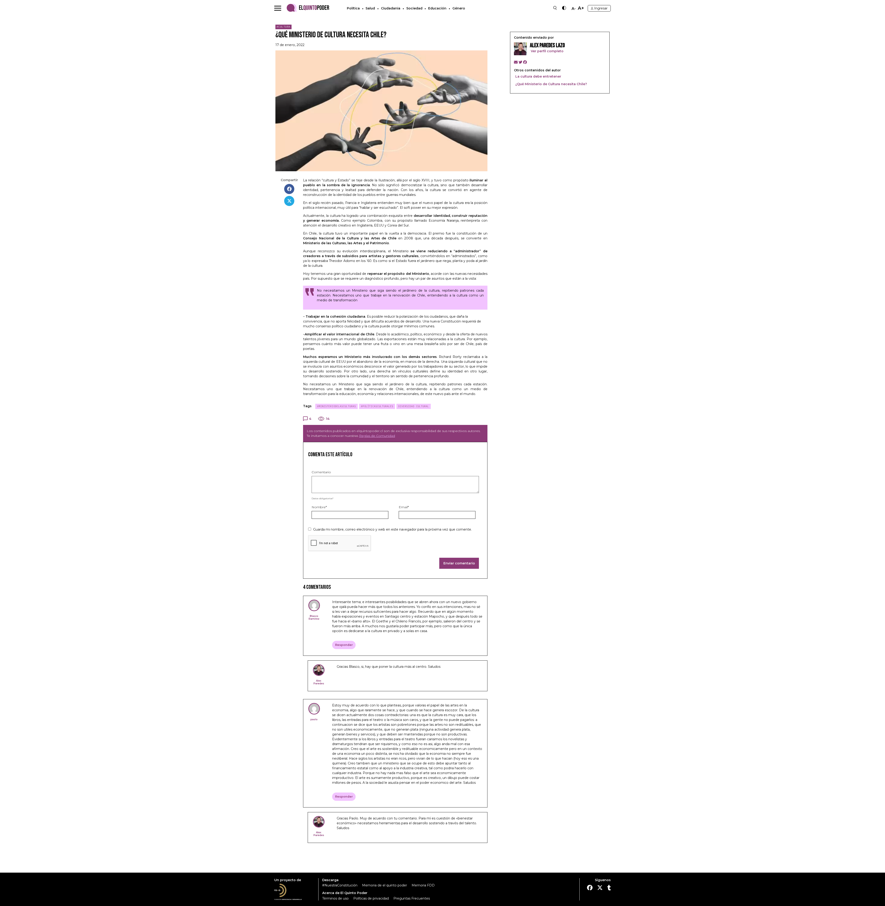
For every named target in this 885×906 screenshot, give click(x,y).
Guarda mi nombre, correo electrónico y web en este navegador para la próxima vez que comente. (392, 529)
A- (574, 9)
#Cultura (283, 26)
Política (353, 8)
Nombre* (319, 507)
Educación (437, 8)
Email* (404, 507)
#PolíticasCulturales (377, 406)
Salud (370, 8)
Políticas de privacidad (371, 898)
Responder (344, 645)
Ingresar (601, 8)
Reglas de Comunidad (377, 436)
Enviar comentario (459, 563)
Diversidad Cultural (413, 406)
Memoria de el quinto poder (384, 885)
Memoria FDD (423, 885)
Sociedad (414, 8)
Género (458, 8)
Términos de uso (335, 898)
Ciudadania (390, 8)
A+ (581, 8)
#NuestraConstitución (339, 885)
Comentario (321, 472)
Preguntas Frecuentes (411, 898)
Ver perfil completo (546, 51)
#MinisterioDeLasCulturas (336, 406)
